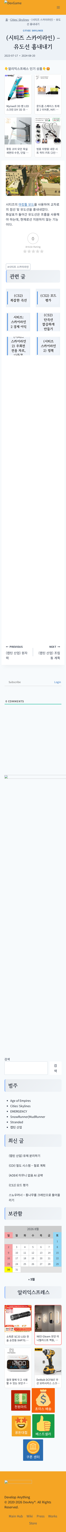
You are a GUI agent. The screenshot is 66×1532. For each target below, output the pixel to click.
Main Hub (16, 1516)
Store (33, 1523)
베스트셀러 (43, 1433)
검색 (7, 1059)
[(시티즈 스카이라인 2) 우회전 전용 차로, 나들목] (18, 346)
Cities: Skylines (19, 19)
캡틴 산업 (16, 1127)
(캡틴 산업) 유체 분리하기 (24, 1155)
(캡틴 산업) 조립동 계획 (49, 652)
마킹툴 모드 (26, 204)
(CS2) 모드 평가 (18, 1185)
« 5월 (31, 1279)
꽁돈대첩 (21, 1432)
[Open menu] (58, 7)
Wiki (30, 1516)
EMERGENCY (18, 1111)
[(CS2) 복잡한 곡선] (18, 298)
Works (52, 1516)
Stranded (16, 1122)
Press (41, 1516)
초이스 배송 (43, 1408)
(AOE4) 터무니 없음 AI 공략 (26, 1175)
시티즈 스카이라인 (18, 267)
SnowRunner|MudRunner (27, 1116)
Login (57, 682)
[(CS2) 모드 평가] (48, 298)
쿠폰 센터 (33, 1456)
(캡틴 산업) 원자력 (16, 652)
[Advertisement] (33, 496)
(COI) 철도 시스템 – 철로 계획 (27, 1165)
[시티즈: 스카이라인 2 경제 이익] (18, 322)
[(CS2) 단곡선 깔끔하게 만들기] (48, 322)
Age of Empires (20, 1100)
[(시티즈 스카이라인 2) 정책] (48, 346)
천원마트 (20, 1406)
